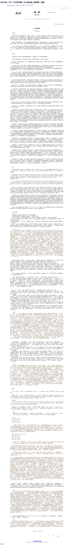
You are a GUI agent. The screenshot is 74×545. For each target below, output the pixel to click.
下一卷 (63, 24)
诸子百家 (17, 5)
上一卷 (60, 24)
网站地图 (2, 543)
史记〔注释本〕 (22, 5)
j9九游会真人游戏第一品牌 (11, 5)
